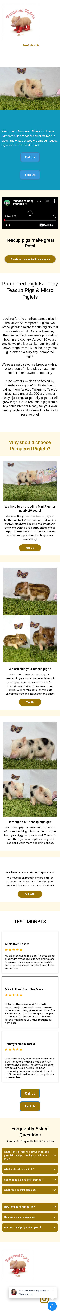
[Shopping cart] (56, 22)
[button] (49, 22)
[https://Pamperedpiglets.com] (21, 22)
